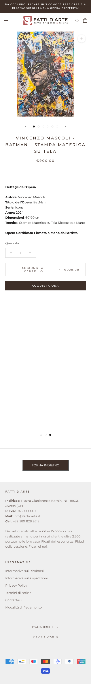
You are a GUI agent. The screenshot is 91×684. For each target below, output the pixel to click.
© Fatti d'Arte (45, 636)
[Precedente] (25, 126)
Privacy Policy (16, 585)
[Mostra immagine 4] (48, 127)
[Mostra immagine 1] (34, 127)
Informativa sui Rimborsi (24, 571)
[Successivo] (65, 126)
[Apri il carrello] (85, 20)
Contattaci (13, 600)
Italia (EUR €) (43, 627)
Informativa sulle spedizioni (26, 578)
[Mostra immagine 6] (57, 127)
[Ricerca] (77, 20)
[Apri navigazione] (6, 20)
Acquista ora (45, 285)
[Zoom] (81, 39)
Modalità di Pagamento (23, 607)
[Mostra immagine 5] (52, 127)
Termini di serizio (18, 593)
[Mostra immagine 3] (43, 127)
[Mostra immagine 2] (39, 127)
